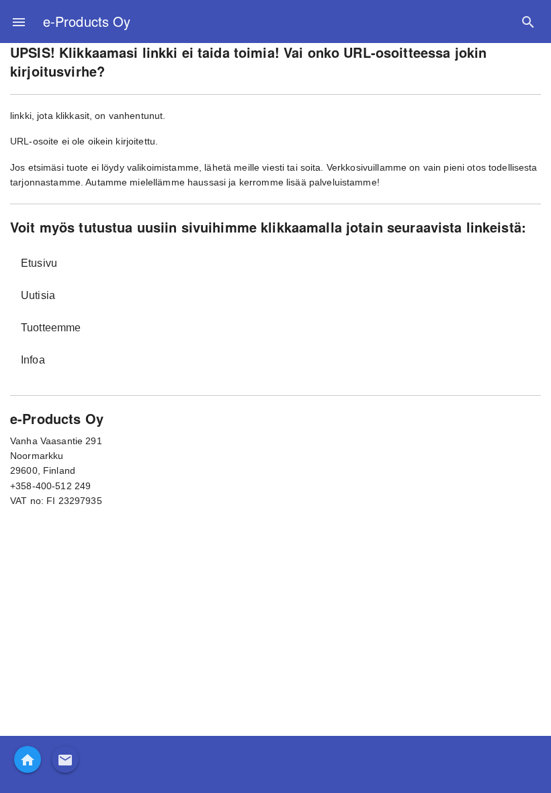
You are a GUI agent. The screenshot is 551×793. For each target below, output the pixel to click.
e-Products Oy (86, 21)
